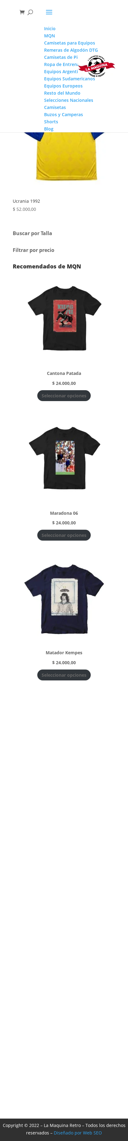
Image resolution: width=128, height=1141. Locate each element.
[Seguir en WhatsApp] (116, 592)
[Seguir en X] (116, 577)
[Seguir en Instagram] (116, 545)
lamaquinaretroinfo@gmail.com (62, 1066)
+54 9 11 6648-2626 (47, 1078)
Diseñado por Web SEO (78, 1133)
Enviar (99, 932)
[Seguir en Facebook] (116, 561)
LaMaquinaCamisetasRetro (57, 1043)
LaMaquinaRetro (44, 1055)
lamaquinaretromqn (50, 1032)
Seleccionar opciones (64, 396)
